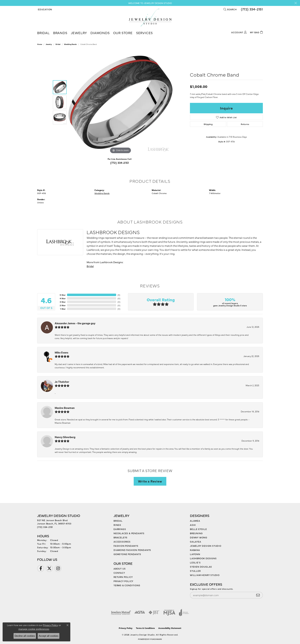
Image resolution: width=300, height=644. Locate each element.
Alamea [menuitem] (195, 520)
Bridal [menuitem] (118, 520)
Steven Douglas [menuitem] (201, 566)
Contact (119, 572)
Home (39, 44)
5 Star (63, 294)
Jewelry (79, 32)
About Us (120, 568)
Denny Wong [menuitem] (198, 537)
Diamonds (100, 32)
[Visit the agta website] (139, 612)
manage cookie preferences (33, 629)
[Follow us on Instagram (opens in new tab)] (58, 568)
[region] (120, 102)
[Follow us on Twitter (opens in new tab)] (49, 568)
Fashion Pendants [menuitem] (126, 545)
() (119, 294)
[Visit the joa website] (184, 612)
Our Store (123, 32)
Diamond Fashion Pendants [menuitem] (132, 549)
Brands (60, 32)
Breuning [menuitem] (196, 533)
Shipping (208, 124)
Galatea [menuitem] (195, 541)
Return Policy (123, 576)
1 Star (63, 308)
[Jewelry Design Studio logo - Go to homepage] (150, 17)
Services (144, 32)
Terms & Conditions (127, 585)
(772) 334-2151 (119, 162)
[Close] (295, 3)
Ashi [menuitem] (193, 524)
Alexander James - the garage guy (75, 323)
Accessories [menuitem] (122, 541)
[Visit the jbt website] (154, 612)
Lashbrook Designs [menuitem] (203, 558)
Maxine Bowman (65, 408)
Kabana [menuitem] (195, 549)
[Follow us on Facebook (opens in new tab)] (40, 568)
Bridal (43, 32)
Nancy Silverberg (65, 437)
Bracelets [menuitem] (120, 537)
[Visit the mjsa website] (169, 612)
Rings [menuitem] (117, 524)
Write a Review (150, 481)
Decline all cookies (25, 635)
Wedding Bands (70, 44)
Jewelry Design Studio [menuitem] (205, 545)
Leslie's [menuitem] (195, 562)
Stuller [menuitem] (195, 570)
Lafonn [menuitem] (195, 554)
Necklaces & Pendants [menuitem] (129, 533)
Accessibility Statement (169, 628)
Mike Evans (61, 352)
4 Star (63, 298)
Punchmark (156, 639)
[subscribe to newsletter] (257, 595)
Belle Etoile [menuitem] (198, 529)
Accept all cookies (48, 635)
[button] (44, 9)
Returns (245, 124)
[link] (251, 9)
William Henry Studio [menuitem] (205, 574)
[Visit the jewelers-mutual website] (121, 612)
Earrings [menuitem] (120, 529)
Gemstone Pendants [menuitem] (127, 554)
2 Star (63, 305)
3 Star (63, 301)
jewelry (49, 44)
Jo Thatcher (62, 381)
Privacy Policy (123, 581)
